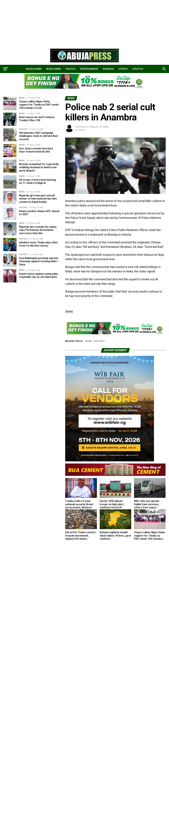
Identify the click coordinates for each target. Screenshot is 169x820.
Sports (123, 69)
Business (108, 69)
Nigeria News (34, 69)
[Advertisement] (84, 23)
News (89, 341)
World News (53, 69)
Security (100, 341)
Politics (70, 69)
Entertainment (89, 69)
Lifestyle (137, 69)
